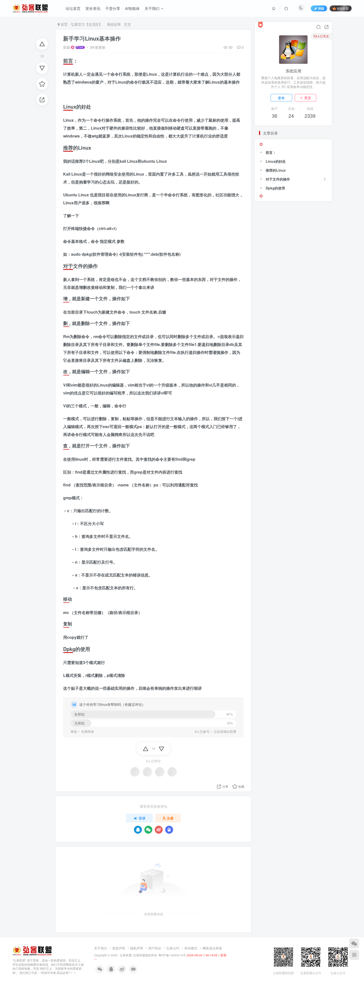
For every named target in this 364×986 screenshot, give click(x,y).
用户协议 (154, 948)
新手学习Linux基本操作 (92, 38)
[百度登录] (169, 830)
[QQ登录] (138, 830)
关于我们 (152, 8)
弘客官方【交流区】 (86, 24)
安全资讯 (92, 8)
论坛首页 (73, 8)
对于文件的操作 (278, 179)
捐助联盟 (343, 8)
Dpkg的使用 (275, 187)
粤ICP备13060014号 (172, 955)
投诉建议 (190, 948)
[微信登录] (148, 830)
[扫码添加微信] (354, 943)
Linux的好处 (276, 161)
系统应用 (113, 24)
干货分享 (112, 8)
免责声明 (118, 948)
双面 (66, 47)
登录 (142, 818)
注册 (170, 818)
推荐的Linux (276, 170)
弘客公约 (172, 948)
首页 (64, 24)
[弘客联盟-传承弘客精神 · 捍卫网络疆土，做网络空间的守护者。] (32, 950)
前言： (271, 152)
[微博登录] (159, 830)
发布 (281, 97)
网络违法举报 (212, 948)
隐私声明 (136, 948)
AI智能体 (132, 8)
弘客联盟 (126, 955)
